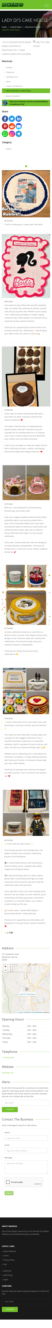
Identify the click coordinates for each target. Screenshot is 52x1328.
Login (5, 1279)
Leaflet (20, 1012)
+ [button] (5, 966)
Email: (7, 1145)
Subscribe (10, 1109)
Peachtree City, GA (32, 27)
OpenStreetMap (37, 1012)
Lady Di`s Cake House (27, 994)
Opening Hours (12, 77)
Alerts (8, 81)
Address (9, 67)
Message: (8, 1157)
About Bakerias (9, 1251)
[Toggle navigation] (46, 6)
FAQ (5, 1264)
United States (16, 27)
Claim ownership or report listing (18, 91)
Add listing (7, 1275)
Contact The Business (14, 86)
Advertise (7, 1271)
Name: (7, 1132)
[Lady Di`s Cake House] (26, 989)
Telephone (10, 72)
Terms (6, 1255)
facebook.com (8, 1073)
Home (4, 27)
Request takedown (13, 96)
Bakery (8, 149)
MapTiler (27, 1012)
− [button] (5, 970)
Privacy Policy (9, 1260)
